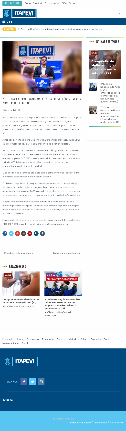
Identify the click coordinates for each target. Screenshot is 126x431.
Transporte (48, 339)
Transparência (52, 3)
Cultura (84, 339)
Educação (7, 339)
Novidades (9, 29)
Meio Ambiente (10, 343)
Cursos (51, 274)
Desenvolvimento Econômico (62, 279)
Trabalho (96, 339)
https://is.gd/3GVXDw (56, 150)
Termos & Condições (79, 422)
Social (107, 339)
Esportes (61, 339)
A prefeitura (116, 422)
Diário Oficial (68, 3)
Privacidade (100, 422)
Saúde (8, 274)
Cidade (73, 339)
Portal (28, 3)
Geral (25, 343)
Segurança (33, 339)
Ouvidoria (38, 3)
